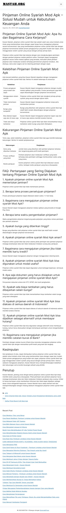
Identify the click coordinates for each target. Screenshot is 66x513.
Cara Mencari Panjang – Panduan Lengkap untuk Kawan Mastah (25, 474)
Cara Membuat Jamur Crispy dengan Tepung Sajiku (20, 459)
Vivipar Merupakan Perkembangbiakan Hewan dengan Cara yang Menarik (28, 488)
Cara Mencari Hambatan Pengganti (15, 502)
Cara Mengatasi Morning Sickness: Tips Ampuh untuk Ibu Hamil (24, 450)
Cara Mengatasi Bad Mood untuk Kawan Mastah (19, 456)
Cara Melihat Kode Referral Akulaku (15, 491)
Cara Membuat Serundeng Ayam (14, 468)
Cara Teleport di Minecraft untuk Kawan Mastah (19, 453)
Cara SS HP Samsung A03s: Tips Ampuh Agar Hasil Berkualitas (24, 462)
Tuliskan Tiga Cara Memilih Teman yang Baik (18, 482)
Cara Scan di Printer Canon (12, 436)
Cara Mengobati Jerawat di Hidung (15, 427)
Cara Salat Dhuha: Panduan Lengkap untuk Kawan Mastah (23, 471)
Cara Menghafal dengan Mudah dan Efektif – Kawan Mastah (23, 477)
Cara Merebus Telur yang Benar (13, 415)
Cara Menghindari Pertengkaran (14, 494)
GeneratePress (44, 510)
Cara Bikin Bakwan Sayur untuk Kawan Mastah (19, 424)
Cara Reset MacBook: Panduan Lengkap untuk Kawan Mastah (24, 418)
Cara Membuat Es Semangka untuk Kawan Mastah (20, 485)
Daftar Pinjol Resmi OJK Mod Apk (16, 401)
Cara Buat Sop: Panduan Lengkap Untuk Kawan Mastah (22, 439)
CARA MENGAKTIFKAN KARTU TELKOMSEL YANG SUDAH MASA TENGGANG (30, 442)
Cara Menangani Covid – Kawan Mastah (16, 465)
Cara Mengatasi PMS (10, 444)
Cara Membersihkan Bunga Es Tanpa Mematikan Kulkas (22, 479)
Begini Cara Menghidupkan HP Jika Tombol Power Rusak (22, 430)
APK (6, 393)
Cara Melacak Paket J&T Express (14, 421)
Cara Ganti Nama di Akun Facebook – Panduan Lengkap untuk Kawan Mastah (30, 447)
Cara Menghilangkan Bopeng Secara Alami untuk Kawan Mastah (25, 433)
